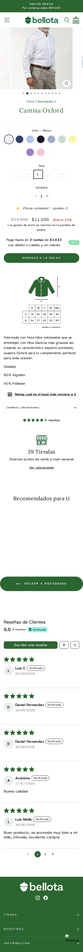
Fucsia (51, 152)
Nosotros (14, 929)
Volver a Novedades (44, 583)
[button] (34, 420)
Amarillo (72, 139)
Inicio (30, 101)
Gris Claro (51, 139)
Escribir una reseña (30, 645)
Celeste (30, 139)
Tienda (10, 914)
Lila (30, 152)
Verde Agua (62, 139)
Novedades (46, 101)
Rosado (40, 152)
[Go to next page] (54, 854)
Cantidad (41, 187)
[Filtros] (64, 645)
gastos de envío (24, 225)
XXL (63, 174)
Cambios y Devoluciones (23, 407)
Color (41, 130)
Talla (42, 166)
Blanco (8, 139)
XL (50, 174)
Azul (19, 139)
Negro (40, 139)
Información (17, 943)
